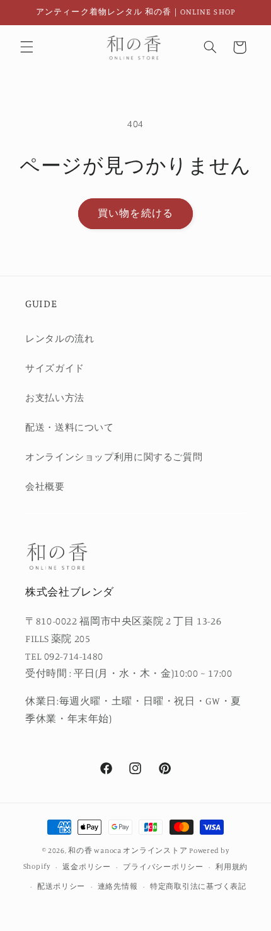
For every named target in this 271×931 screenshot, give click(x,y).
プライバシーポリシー (163, 866)
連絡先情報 (118, 886)
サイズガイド (54, 368)
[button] (26, 47)
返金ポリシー (86, 866)
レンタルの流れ (59, 338)
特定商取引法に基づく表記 (198, 886)
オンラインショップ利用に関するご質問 (113, 456)
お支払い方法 (54, 397)
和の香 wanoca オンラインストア (127, 850)
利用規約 (232, 866)
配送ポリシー (61, 886)
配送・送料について (69, 427)
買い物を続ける (135, 213)
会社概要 (45, 486)
